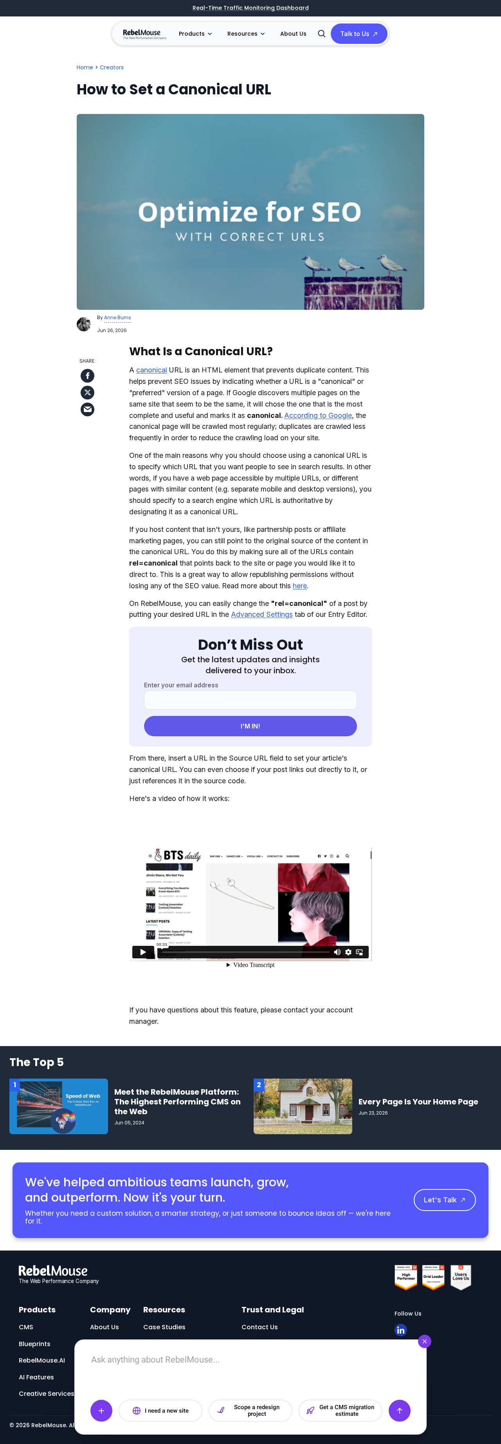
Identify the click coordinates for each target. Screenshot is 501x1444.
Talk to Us (354, 34)
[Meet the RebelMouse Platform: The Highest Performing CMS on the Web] (58, 1105)
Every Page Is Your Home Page (418, 1101)
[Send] (400, 1411)
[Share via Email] (87, 409)
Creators (112, 67)
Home (85, 67)
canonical (151, 370)
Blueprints (34, 1343)
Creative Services (46, 1393)
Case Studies (164, 1327)
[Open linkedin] (401, 1330)
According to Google (318, 415)
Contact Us (259, 1327)
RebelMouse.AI (42, 1360)
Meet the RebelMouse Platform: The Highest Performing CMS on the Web (177, 1101)
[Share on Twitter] (87, 392)
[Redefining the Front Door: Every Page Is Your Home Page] (303, 1105)
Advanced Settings (262, 614)
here (300, 586)
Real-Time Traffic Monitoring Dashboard (251, 8)
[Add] (101, 1411)
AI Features (36, 1377)
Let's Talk (440, 1200)
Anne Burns (117, 317)
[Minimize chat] (424, 1341)
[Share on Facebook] (87, 376)
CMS (26, 1327)
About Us (293, 34)
